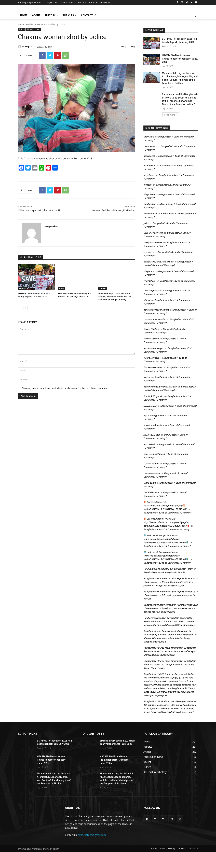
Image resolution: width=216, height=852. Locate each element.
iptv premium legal (153, 348)
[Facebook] (177, 2)
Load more (169, 114)
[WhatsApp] (65, 55)
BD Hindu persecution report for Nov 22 (164, 572)
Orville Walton (151, 492)
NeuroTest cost (151, 357)
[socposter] (20, 46)
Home (21, 24)
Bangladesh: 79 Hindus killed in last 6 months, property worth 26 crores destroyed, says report (169, 692)
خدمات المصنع (150, 405)
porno (146, 425)
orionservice (149, 213)
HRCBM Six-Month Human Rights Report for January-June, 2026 (180, 58)
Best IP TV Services (153, 232)
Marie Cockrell (151, 338)
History (171, 848)
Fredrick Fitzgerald (153, 396)
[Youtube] (196, 2)
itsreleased (149, 155)
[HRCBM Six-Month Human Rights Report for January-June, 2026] (76, 277)
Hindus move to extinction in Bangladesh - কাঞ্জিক (167, 568)
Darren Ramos (151, 463)
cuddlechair (149, 203)
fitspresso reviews (152, 367)
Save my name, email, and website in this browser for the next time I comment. (65, 388)
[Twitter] (187, 2)
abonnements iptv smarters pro (160, 386)
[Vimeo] (191, 2)
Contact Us (193, 848)
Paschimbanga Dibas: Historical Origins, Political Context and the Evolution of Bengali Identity (114, 296)
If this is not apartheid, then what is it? (39, 210)
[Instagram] (182, 2)
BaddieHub (149, 165)
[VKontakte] (180, 818)
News (29, 29)
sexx (145, 453)
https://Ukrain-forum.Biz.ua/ (158, 261)
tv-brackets (149, 280)
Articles (29, 24)
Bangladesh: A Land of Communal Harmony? (166, 512)
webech (147, 184)
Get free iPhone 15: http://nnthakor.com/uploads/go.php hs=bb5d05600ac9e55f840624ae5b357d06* (165, 505)
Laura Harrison (151, 473)
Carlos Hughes (150, 328)
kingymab (148, 271)
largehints (148, 175)
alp (145, 415)
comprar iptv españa (154, 319)
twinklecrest (149, 146)
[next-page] (25, 308)
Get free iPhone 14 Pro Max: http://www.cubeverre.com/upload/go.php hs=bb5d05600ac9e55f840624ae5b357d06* (165, 522)
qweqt (146, 377)
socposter (29, 46)
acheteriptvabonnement (156, 309)
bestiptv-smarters (152, 242)
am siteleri (149, 444)
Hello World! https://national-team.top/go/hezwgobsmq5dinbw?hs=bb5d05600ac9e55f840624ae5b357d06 (164, 539)
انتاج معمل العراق (151, 434)
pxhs (145, 223)
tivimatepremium (152, 290)
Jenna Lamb (149, 482)
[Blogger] (146, 818)
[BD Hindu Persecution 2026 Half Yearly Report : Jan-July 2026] (36, 277)
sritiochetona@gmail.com (92, 834)
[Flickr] (163, 818)
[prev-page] (20, 308)
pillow (146, 300)
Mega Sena (149, 194)
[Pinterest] (57, 55)
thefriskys (148, 136)
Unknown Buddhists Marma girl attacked (113, 210)
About (163, 848)
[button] (194, 15)
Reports (37, 29)
